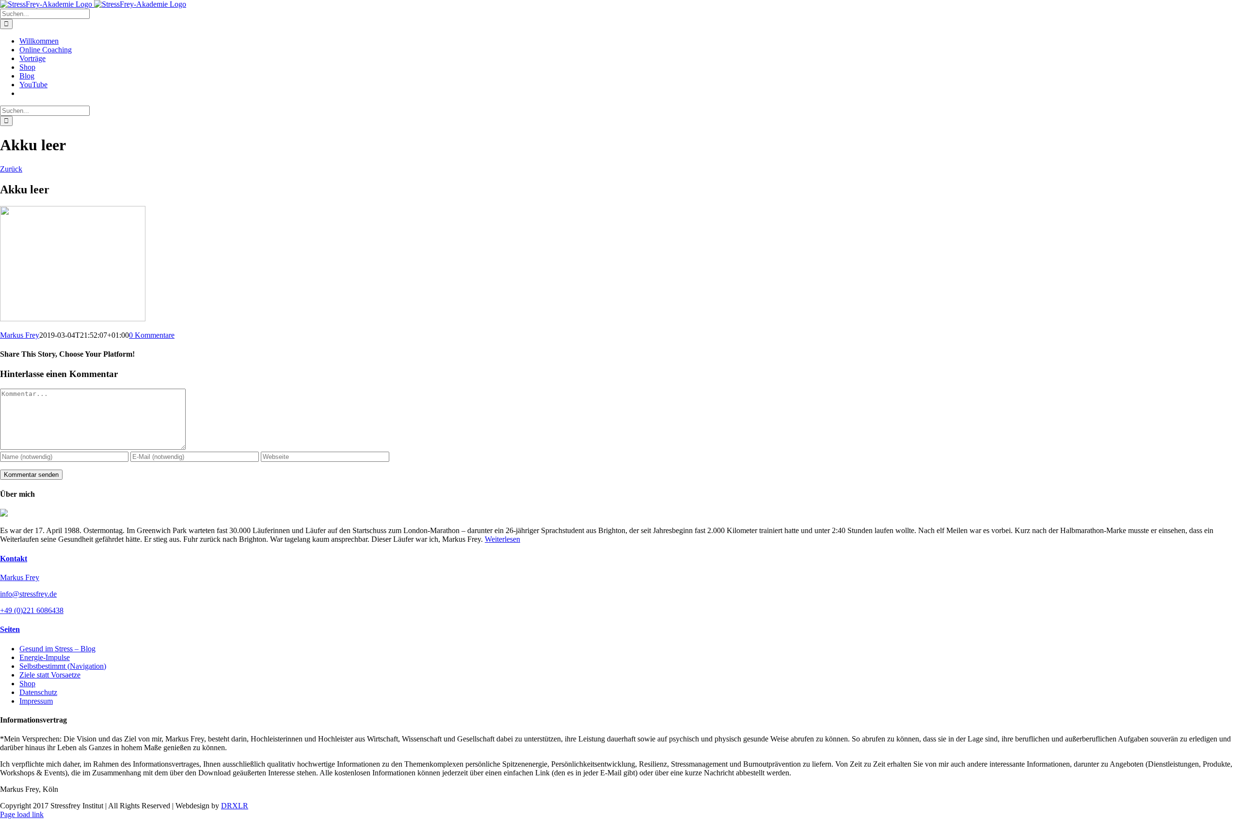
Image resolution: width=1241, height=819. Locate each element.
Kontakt (13, 558)
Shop (27, 683)
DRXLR (234, 806)
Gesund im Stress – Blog (57, 649)
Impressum (36, 701)
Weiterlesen (502, 539)
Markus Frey (19, 335)
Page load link (22, 814)
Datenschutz (38, 692)
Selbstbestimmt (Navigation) (62, 666)
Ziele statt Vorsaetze (49, 675)
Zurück (11, 169)
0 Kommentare (152, 335)
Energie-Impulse (44, 657)
